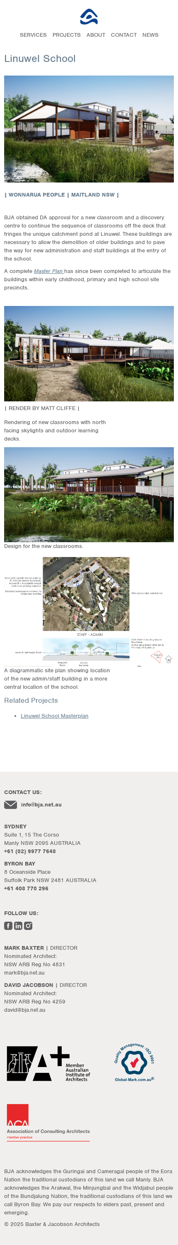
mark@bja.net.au (24, 972)
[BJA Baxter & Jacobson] (89, 16)
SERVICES (33, 34)
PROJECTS (67, 34)
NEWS (150, 34)
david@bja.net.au (25, 1009)
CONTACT (124, 34)
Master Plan (49, 271)
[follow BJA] (8, 928)
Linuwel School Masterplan (55, 715)
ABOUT (96, 34)
